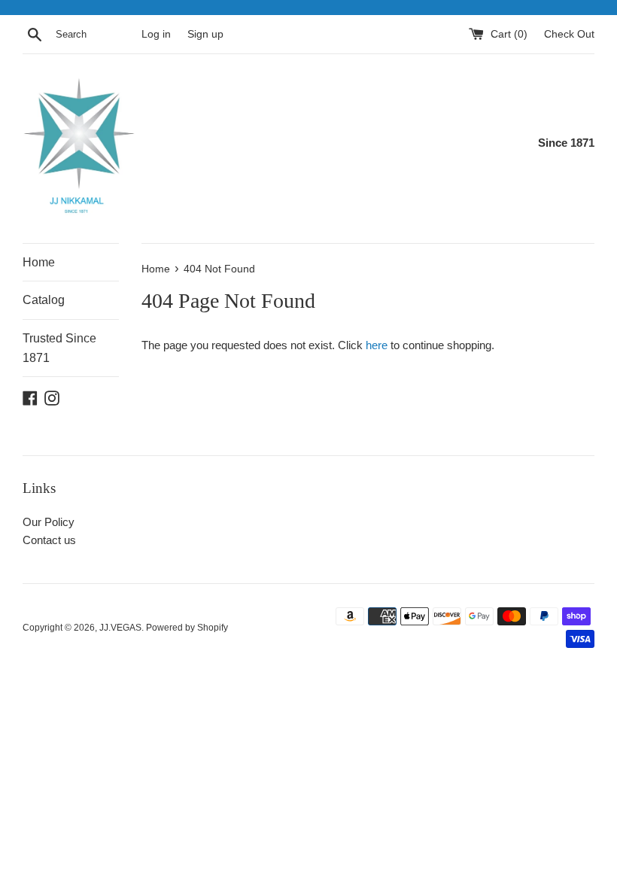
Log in (156, 34)
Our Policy (48, 521)
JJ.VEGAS (120, 627)
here (377, 345)
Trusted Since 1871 (59, 348)
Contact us (49, 540)
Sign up (205, 34)
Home (39, 262)
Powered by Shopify (187, 627)
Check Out (569, 34)
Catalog (44, 299)
